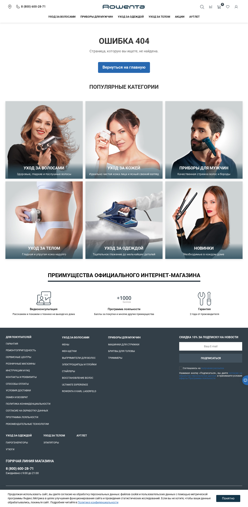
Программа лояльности (22, 417)
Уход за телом (159, 16)
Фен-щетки (69, 351)
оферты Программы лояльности (197, 378)
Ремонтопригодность (21, 350)
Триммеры (115, 357)
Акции (179, 16)
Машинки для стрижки (123, 344)
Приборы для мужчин (96, 16)
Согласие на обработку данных (27, 410)
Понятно (228, 498)
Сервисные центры (18, 357)
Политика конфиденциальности (28, 403)
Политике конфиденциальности (98, 502)
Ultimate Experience (75, 384)
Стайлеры (68, 371)
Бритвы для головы (121, 351)
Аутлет (194, 16)
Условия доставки (18, 390)
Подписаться (211, 358)
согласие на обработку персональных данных (210, 374)
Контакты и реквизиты (21, 377)
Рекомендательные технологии (27, 423)
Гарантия (12, 343)
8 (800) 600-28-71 (20, 468)
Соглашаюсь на (203, 368)
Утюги (10, 449)
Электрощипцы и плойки (79, 364)
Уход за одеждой (131, 16)
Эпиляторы (51, 442)
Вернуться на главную (124, 67)
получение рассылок (212, 368)
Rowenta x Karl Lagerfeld (79, 391)
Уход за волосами (62, 16)
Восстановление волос (77, 377)
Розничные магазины (20, 363)
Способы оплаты (17, 383)
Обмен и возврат (17, 397)
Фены (65, 344)
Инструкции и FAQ (18, 370)
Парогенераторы (17, 442)
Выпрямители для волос (79, 357)
